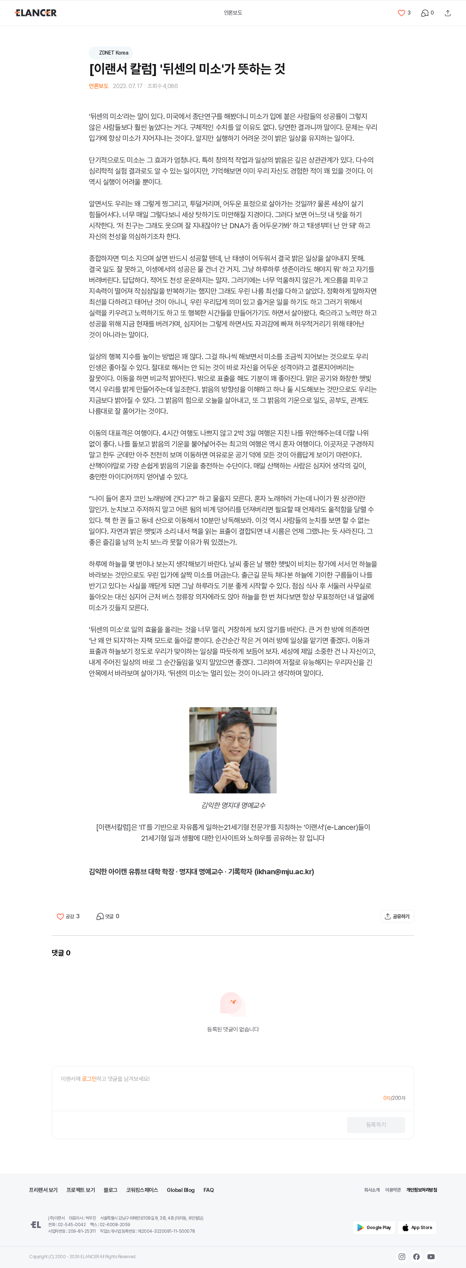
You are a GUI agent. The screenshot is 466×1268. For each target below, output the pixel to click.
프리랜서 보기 (43, 1190)
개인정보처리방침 (421, 1190)
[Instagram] (402, 1257)
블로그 (111, 1190)
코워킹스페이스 (142, 1190)
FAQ (209, 1190)
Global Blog (181, 1190)
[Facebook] (416, 1257)
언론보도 (233, 12)
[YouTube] (431, 1257)
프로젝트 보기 (81, 1190)
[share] (447, 13)
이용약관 (392, 1190)
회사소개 (371, 1190)
